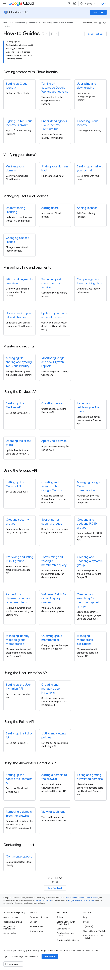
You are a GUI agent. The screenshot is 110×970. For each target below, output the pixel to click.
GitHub (60, 917)
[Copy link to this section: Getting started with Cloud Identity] (61, 72)
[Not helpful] (104, 23)
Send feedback (95, 34)
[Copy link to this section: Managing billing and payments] (54, 268)
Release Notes (36, 926)
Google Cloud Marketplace (9, 927)
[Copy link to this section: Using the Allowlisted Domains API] (59, 763)
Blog (85, 917)
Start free (98, 12)
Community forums (39, 917)
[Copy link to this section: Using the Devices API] (40, 392)
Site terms (32, 950)
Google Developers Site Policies (80, 900)
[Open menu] (4, 3)
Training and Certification (68, 940)
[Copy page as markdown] (52, 33)
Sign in (103, 3)
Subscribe (50, 956)
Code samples (63, 929)
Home (5, 23)
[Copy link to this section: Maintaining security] (37, 346)
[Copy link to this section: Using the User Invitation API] (50, 673)
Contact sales (9, 933)
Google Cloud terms (49, 950)
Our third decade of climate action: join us (79, 950)
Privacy (21, 950)
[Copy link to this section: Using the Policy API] (37, 722)
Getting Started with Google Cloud (66, 923)
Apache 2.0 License (42, 900)
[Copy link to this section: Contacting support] (37, 845)
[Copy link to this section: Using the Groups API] (40, 471)
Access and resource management (43, 23)
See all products (10, 917)
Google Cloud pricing (12, 922)
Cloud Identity (18, 12)
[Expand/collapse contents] (19, 41)
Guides (10, 26)
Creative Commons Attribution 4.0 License (81, 897)
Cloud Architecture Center (65, 934)
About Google (9, 950)
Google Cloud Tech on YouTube (93, 936)
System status (36, 931)
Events (86, 922)
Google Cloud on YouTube (95, 931)
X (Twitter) (88, 926)
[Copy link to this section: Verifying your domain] (40, 155)
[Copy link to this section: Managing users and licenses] (51, 196)
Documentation (18, 23)
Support (33, 922)
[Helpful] (100, 23)
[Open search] (69, 3)
